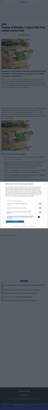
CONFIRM (15, 221)
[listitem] (24, 201)
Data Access (24, 226)
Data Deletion (17, 226)
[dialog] (24, 205)
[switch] (39, 203)
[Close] (45, 184)
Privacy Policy (31, 226)
